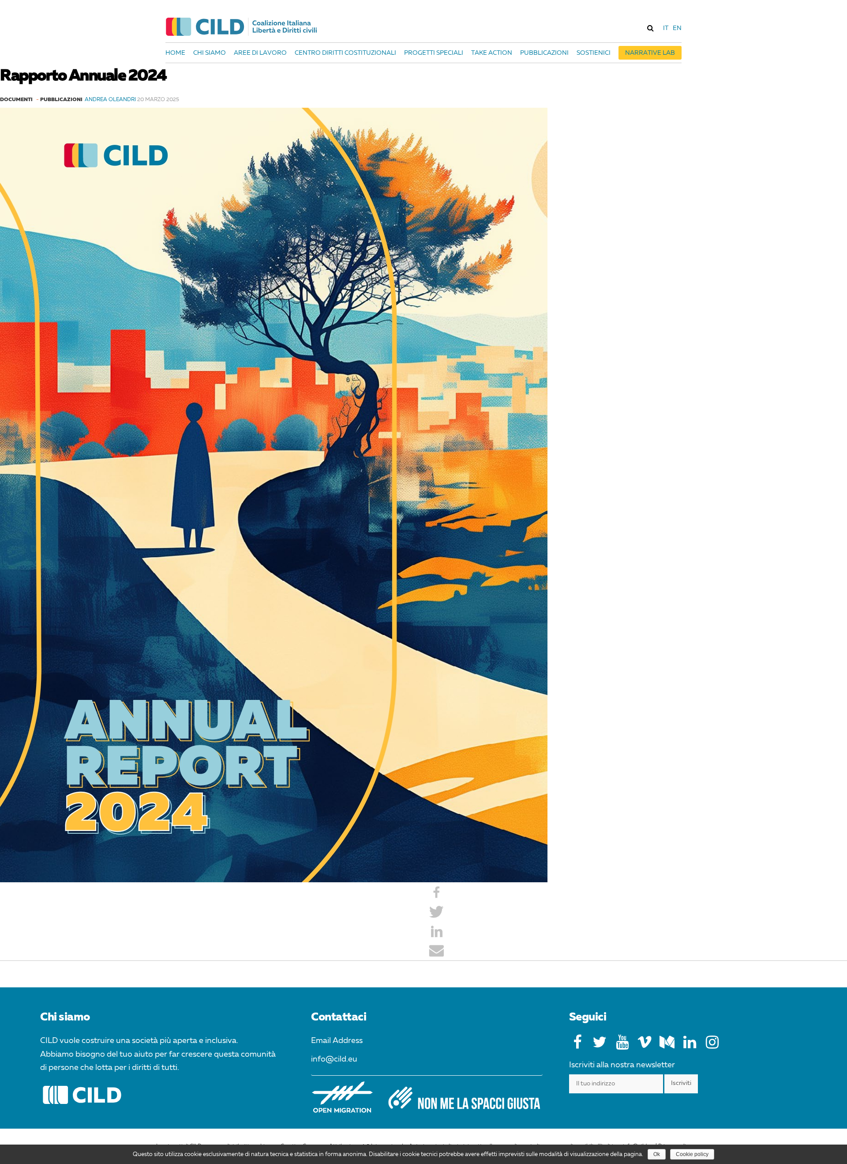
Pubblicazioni (544, 53)
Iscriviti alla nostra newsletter (622, 1065)
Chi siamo (209, 53)
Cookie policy (692, 1154)
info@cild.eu (334, 1059)
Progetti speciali (433, 53)
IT (665, 28)
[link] (650, 28)
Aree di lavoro (260, 53)
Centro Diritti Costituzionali (345, 53)
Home (175, 53)
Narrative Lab (650, 53)
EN (677, 28)
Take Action (491, 53)
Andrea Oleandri (110, 99)
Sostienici (594, 53)
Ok (656, 1154)
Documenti (16, 99)
